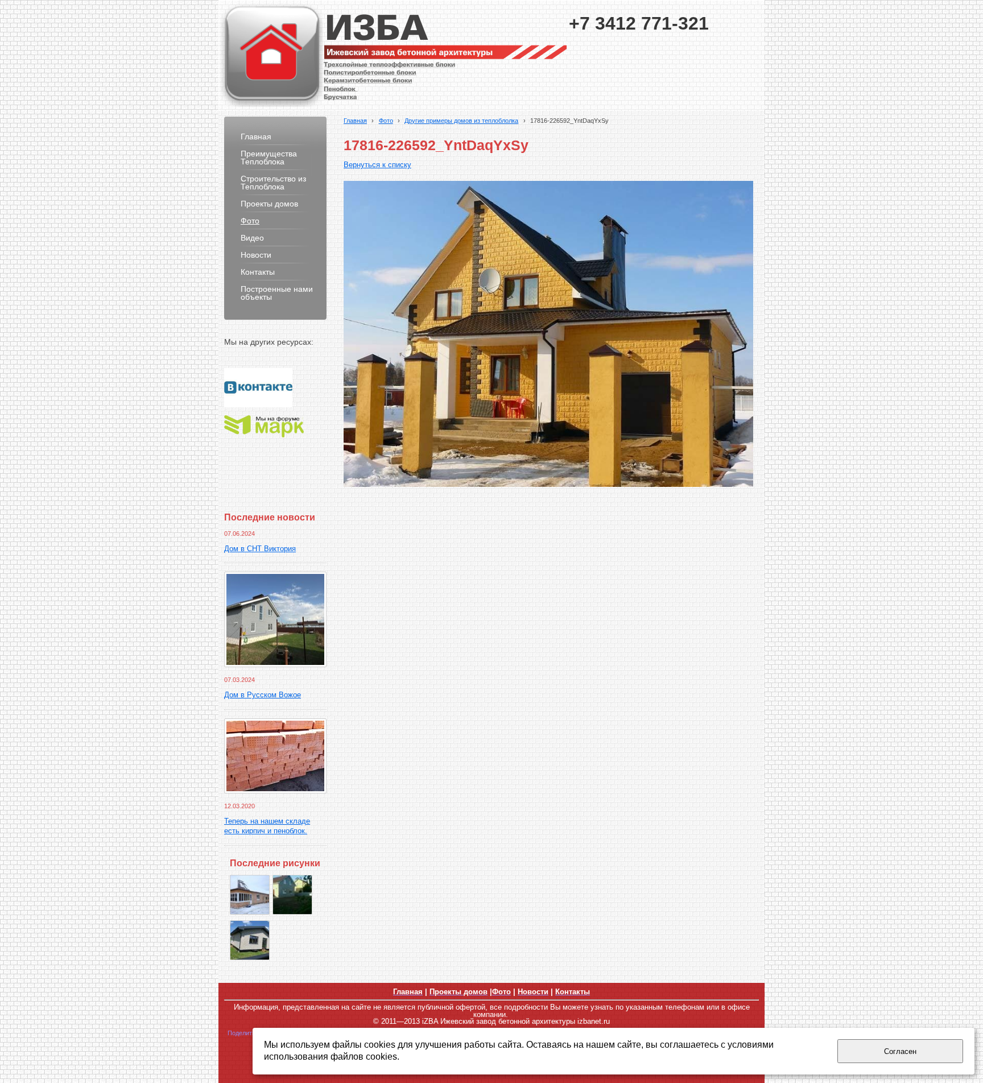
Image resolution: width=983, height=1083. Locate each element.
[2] (250, 940)
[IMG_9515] (250, 895)
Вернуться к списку (377, 165)
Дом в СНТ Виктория (260, 549)
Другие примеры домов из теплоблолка (461, 120)
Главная (355, 120)
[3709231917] (292, 895)
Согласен (900, 1051)
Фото (386, 120)
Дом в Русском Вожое (262, 695)
